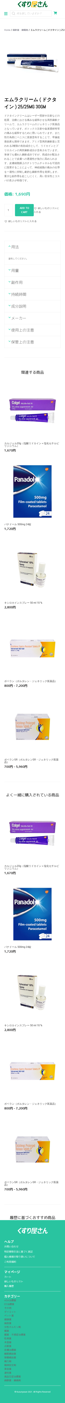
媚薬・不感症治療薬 (15, 1334)
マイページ (12, 1272)
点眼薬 (7, 1346)
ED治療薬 (9, 1304)
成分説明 (18, 306)
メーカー (18, 318)
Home (7, 29)
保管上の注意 (22, 342)
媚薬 (6, 1331)
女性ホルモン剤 (12, 1327)
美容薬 (7, 1369)
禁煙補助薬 (10, 1357)
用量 (15, 270)
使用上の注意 (22, 330)
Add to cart (24, 210)
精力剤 (7, 1361)
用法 (15, 247)
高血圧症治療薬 (12, 1376)
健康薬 (7, 1319)
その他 (7, 1308)
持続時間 (18, 294)
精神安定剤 (10, 1365)
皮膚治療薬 (10, 1350)
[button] (7, 13)
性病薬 (7, 1338)
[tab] (32, 247)
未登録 (7, 1342)
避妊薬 (7, 1372)
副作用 (17, 282)
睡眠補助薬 (10, 1353)
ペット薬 (9, 1315)
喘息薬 (7, 1323)
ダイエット (10, 1311)
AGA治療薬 (10, 1300)
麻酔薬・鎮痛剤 (20, 29)
